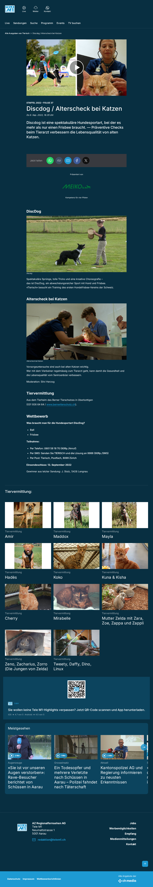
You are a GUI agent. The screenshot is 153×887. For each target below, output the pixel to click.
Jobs (133, 823)
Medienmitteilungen (123, 838)
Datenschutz (13, 879)
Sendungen (20, 23)
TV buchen (74, 23)
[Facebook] (77, 160)
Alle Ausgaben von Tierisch (17, 33)
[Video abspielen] (76, 67)
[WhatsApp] (50, 160)
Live (7, 23)
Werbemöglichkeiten (122, 828)
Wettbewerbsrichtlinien (49, 879)
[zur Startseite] (10, 9)
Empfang (130, 833)
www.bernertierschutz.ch (60, 404)
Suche (34, 23)
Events (61, 23)
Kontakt (131, 844)
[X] (85, 160)
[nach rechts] (144, 747)
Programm (47, 23)
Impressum (28, 879)
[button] (59, 160)
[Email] (68, 160)
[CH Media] (127, 880)
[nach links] (9, 747)
